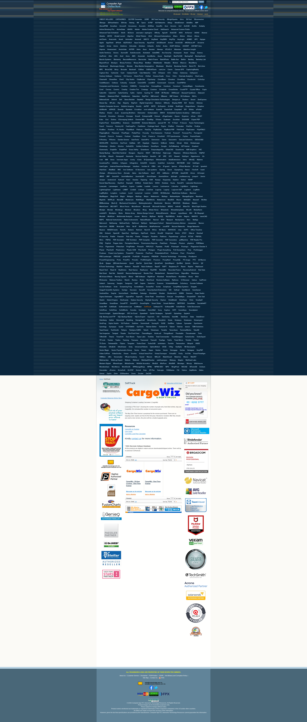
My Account (177, 14)
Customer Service (133, 676)
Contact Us (153, 678)
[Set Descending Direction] (176, 460)
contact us (136, 438)
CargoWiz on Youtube (132, 429)
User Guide (128, 431)
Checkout (200, 14)
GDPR (161, 676)
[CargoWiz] (134, 471)
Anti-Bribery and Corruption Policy (176, 676)
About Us (123, 676)
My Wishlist (185, 14)
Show (168, 457)
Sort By (165, 460)
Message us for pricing (134, 491)
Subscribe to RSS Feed (174, 383)
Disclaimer (144, 676)
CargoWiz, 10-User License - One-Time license (133, 484)
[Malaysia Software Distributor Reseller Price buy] (117, 8)
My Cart (193, 14)
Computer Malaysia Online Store (111, 398)
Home (101, 379)
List (136, 460)
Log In (206, 14)
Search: (170, 2)
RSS (162, 678)
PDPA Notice (153, 676)
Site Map (146, 678)
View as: (128, 460)
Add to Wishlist (131, 494)
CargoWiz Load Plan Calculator (135, 434)
